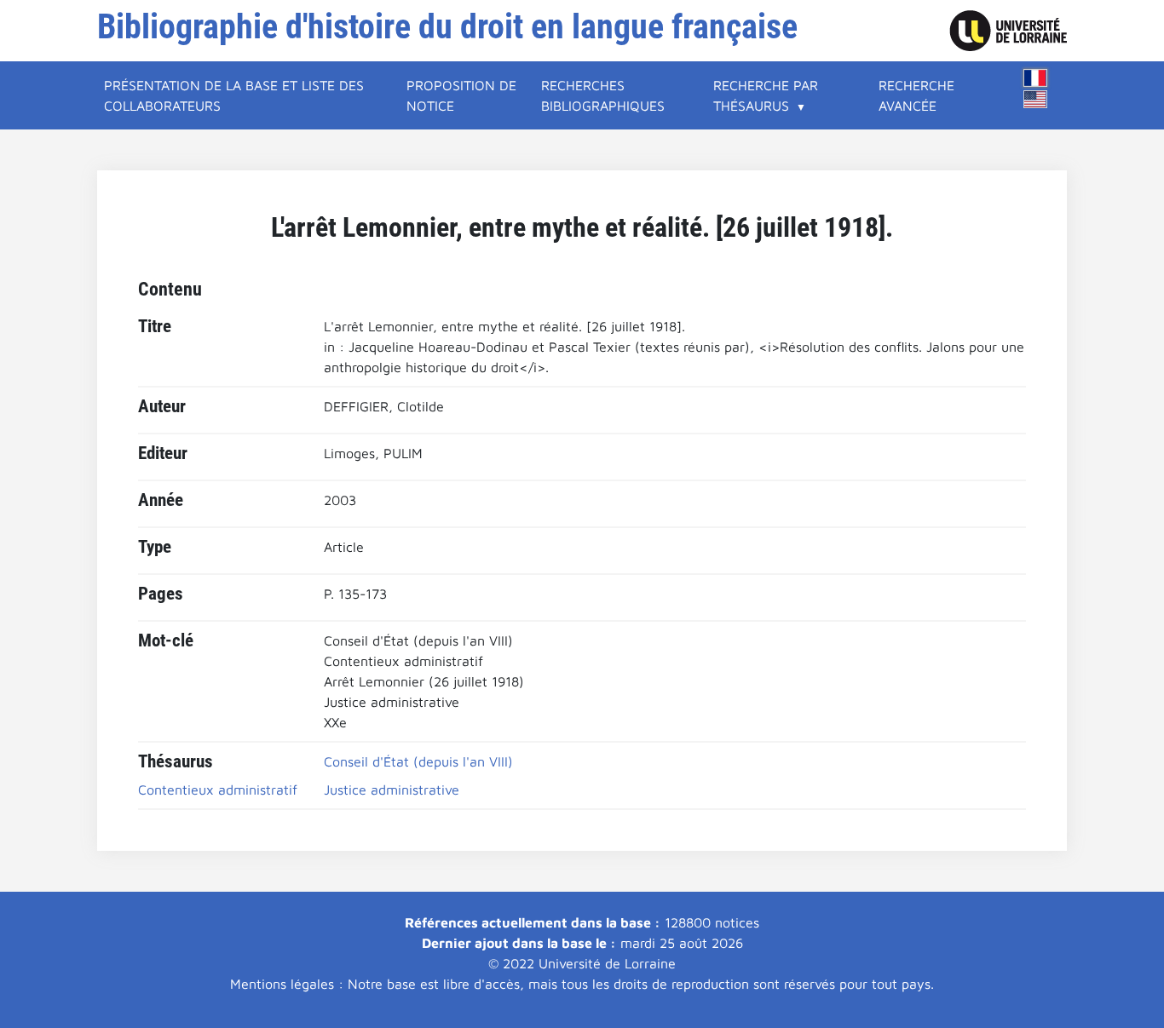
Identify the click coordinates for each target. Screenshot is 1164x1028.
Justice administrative (391, 789)
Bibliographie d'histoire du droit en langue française (447, 27)
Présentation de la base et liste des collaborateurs (234, 95)
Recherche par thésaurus (765, 95)
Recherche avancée (916, 95)
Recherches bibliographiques (603, 95)
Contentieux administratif (217, 789)
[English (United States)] (1035, 99)
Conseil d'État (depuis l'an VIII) (418, 761)
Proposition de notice (461, 95)
